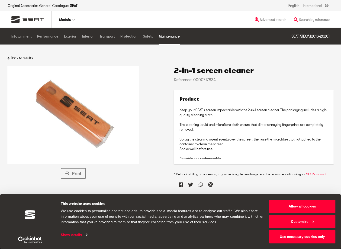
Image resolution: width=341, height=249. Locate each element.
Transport (107, 36)
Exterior (70, 36)
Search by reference (314, 20)
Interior (88, 36)
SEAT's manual (316, 174)
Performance (47, 36)
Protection (128, 36)
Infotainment (21, 36)
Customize (299, 221)
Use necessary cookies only (302, 237)
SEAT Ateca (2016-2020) (311, 36)
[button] (73, 173)
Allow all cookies (302, 206)
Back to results (21, 58)
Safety (148, 36)
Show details (71, 235)
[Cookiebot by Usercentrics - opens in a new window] (30, 239)
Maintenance (169, 36)
